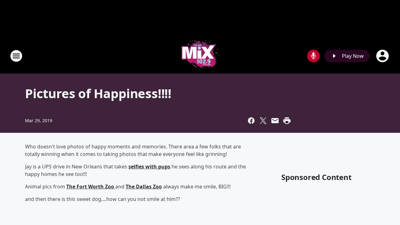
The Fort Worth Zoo (90, 186)
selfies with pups (149, 166)
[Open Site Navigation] (16, 56)
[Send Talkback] (313, 56)
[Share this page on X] (263, 120)
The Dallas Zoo (144, 186)
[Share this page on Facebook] (251, 120)
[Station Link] (200, 55)
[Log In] (383, 56)
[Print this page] (286, 120)
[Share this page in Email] (275, 120)
